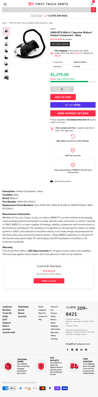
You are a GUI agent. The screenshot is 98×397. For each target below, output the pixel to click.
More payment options (72, 113)
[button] (56, 39)
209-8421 (76, 311)
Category (42, 310)
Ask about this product (62, 181)
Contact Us (42, 316)
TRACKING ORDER (22, 360)
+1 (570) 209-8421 (57, 15)
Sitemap (54, 339)
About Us (42, 313)
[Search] (93, 9)
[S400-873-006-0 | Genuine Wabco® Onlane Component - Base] (29, 63)
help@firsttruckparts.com (78, 344)
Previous (5, 54)
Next (9, 54)
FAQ (40, 319)
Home (4, 23)
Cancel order (8, 332)
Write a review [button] (49, 281)
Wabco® (53, 29)
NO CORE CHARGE (60, 44)
